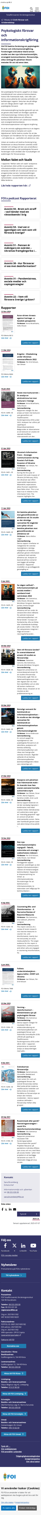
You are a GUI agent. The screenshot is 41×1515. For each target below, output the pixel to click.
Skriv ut (36, 1219)
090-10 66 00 (14, 1428)
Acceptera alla (9, 1508)
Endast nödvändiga (27, 1508)
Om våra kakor (7, 1502)
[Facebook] (2, 1209)
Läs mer (4, 338)
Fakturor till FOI (7, 1339)
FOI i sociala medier (9, 1255)
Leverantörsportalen (11, 1335)
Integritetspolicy (22, 1502)
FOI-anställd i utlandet (11, 1451)
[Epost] (14, 1209)
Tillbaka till (14, 21)
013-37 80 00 (14, 1387)
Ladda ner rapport (30, 342)
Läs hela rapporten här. (16, 185)
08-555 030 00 (13, 1192)
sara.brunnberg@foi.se (14, 1196)
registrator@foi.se (9, 1310)
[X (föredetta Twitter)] (6, 1209)
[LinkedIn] (10, 1209)
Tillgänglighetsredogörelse (28, 1456)
